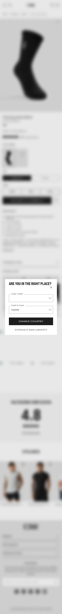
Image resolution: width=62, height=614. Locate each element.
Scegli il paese (17, 294)
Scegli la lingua (17, 305)
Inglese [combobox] (15, 309)
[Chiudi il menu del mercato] (51, 287)
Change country (31, 321)
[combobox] (31, 298)
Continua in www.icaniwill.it (31, 330)
